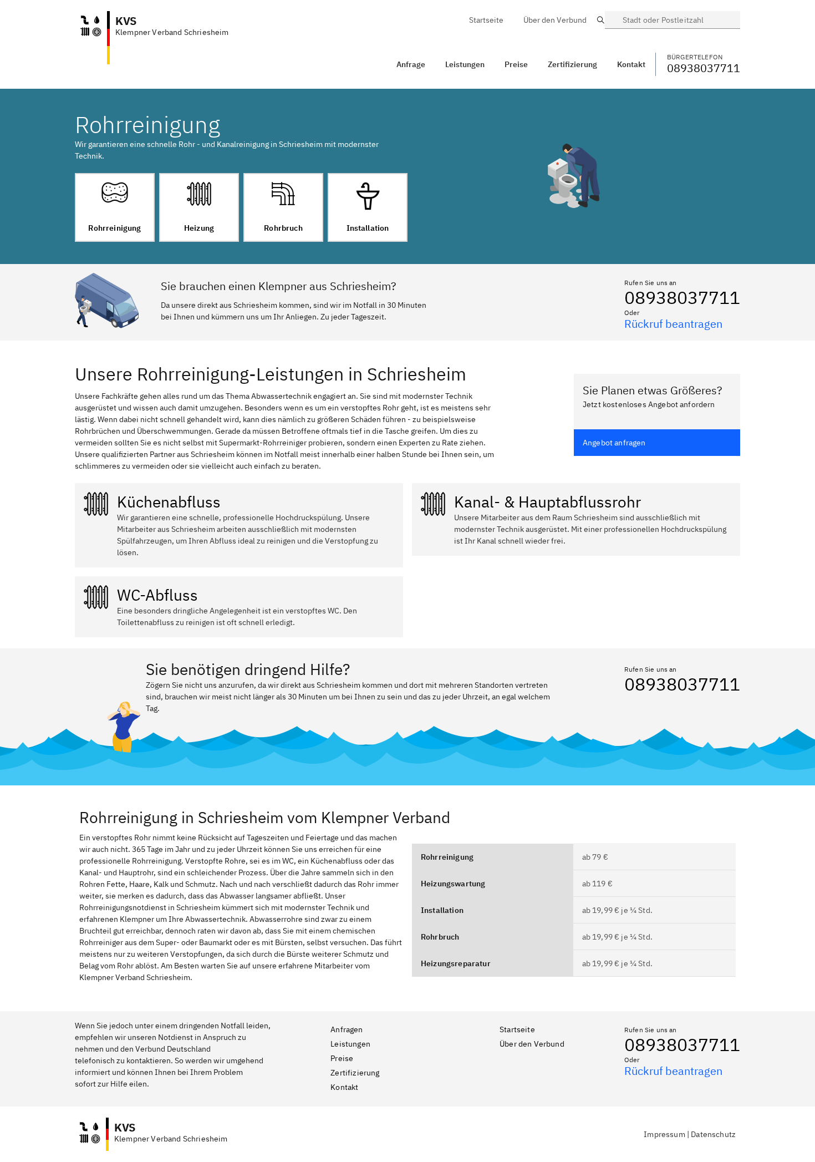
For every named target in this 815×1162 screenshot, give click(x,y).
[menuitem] (486, 20)
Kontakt (344, 1087)
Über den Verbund (532, 1044)
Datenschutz (713, 1134)
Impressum (664, 1134)
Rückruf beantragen (673, 323)
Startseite (517, 1029)
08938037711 (682, 297)
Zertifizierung (354, 1073)
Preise (341, 1058)
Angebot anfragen (614, 443)
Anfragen (346, 1029)
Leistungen (465, 64)
